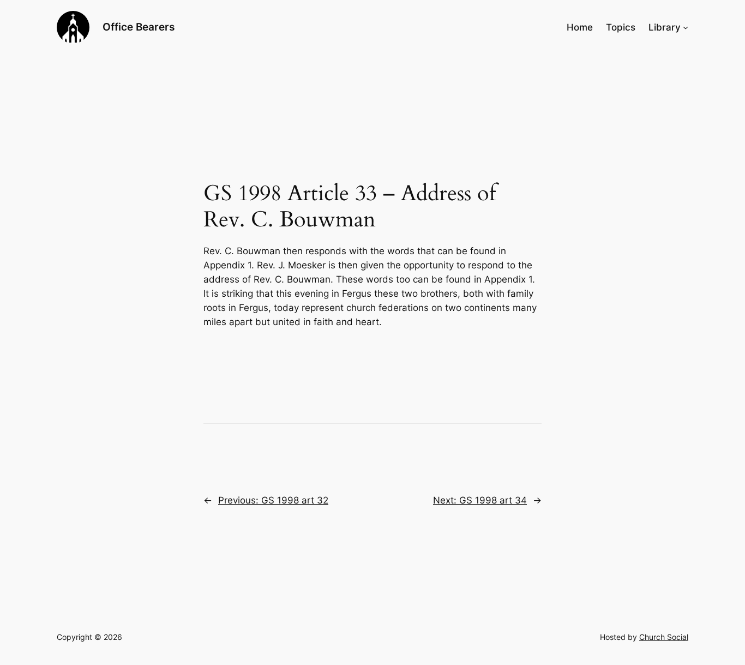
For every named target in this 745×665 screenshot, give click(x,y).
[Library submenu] (685, 27)
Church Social (663, 637)
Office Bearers (139, 26)
